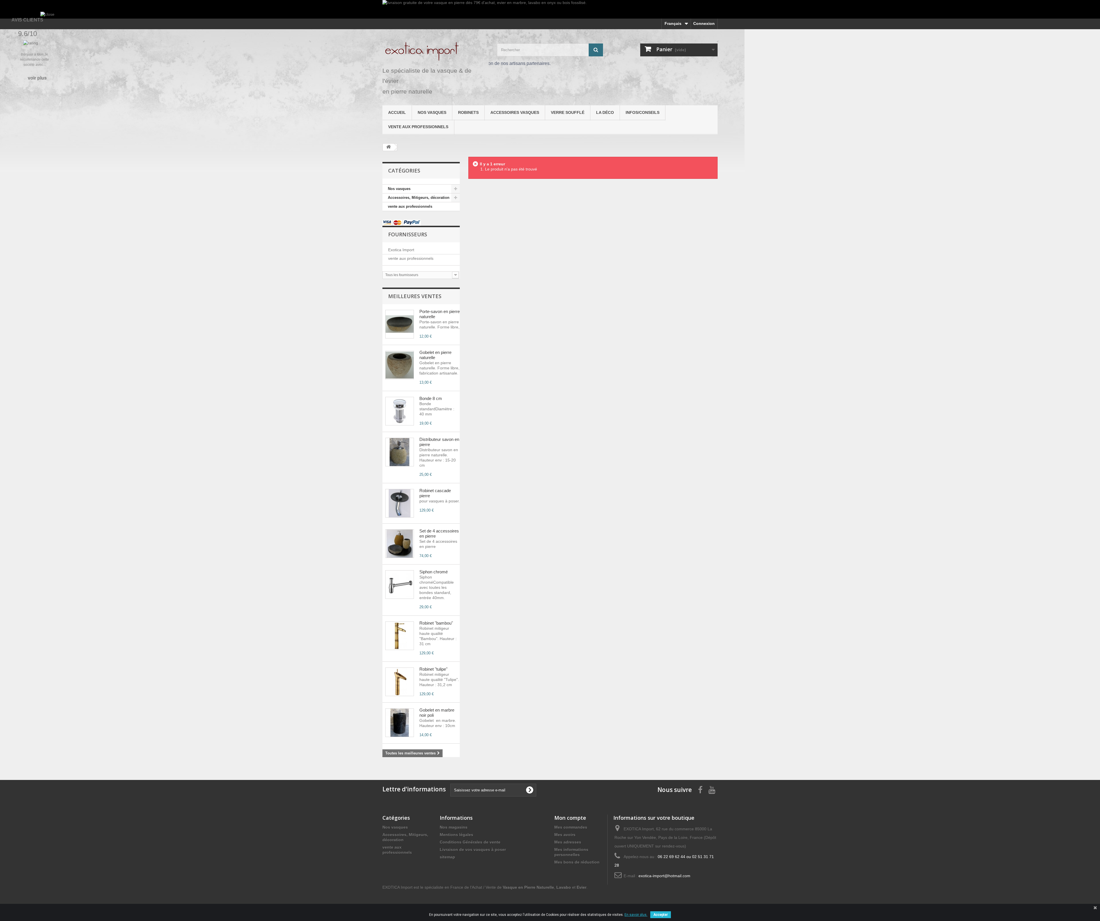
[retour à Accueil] (388, 147)
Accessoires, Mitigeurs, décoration (418, 197)
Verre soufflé (567, 112)
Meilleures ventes (414, 296)
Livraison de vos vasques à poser (473, 849)
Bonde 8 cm (430, 398)
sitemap (447, 857)
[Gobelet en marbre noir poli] (399, 722)
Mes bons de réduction (577, 862)
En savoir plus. (635, 915)
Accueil (397, 112)
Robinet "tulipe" (433, 669)
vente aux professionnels (418, 126)
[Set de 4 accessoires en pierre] (399, 543)
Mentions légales (456, 834)
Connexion (704, 23)
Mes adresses (567, 842)
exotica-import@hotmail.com (664, 876)
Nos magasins (453, 827)
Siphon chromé (433, 571)
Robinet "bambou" (436, 623)
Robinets (468, 112)
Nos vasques (432, 112)
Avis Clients (27, 19)
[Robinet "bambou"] (399, 635)
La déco (605, 112)
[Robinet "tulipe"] (399, 682)
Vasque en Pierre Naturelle (528, 887)
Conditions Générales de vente (470, 842)
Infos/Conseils (642, 112)
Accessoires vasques (514, 112)
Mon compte (570, 817)
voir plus (37, 78)
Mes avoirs (564, 834)
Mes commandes (570, 827)
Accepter (660, 915)
